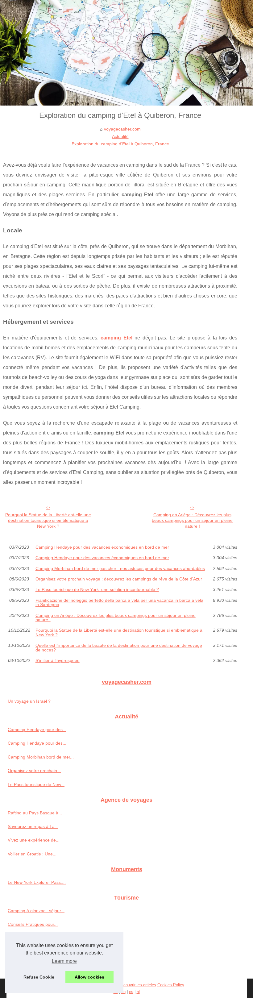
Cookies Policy (170, 985)
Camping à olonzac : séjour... (36, 910)
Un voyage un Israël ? (29, 701)
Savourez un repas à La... (33, 826)
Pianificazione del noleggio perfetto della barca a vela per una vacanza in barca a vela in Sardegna (119, 602)
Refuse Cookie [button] (38, 977)
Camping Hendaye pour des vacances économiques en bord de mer (102, 547)
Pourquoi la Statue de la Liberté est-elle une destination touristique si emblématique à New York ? (48, 520)
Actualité (120, 136)
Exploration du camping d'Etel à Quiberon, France (120, 143)
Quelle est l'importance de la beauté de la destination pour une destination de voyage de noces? (118, 647)
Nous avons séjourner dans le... (39, 938)
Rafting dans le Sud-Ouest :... (36, 951)
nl (138, 991)
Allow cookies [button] (89, 977)
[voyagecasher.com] (126, 53)
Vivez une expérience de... (34, 840)
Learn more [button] (64, 961)
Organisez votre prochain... (34, 770)
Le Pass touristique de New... (36, 784)
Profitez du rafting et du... (32, 965)
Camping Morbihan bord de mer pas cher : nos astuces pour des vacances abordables (120, 568)
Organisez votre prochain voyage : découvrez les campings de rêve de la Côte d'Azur (118, 579)
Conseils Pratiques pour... (33, 924)
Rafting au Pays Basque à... (35, 812)
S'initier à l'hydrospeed (57, 660)
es (131, 991)
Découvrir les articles (137, 985)
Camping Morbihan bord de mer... (41, 757)
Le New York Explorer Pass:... (37, 882)
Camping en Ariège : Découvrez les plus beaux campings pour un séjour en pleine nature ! (192, 520)
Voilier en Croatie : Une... (32, 853)
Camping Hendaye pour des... (37, 729)
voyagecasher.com (122, 129)
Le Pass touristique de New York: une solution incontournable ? (97, 589)
